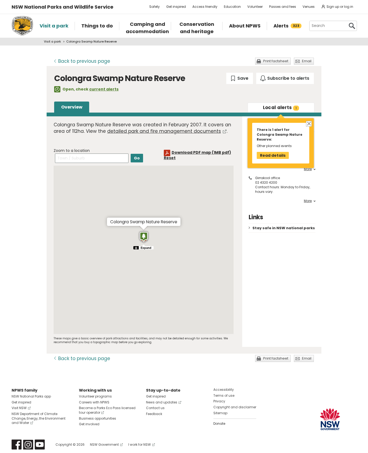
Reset (170, 158)
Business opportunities (97, 418)
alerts (280, 107)
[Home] (22, 26)
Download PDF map (201, 152)
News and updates (161, 402)
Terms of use (223, 395)
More (308, 169)
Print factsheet (275, 61)
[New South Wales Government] (330, 419)
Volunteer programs (95, 396)
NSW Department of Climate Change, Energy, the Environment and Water (38, 418)
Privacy (219, 401)
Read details (273, 155)
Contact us (155, 408)
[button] (144, 237)
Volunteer (255, 6)
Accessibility (223, 389)
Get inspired (176, 6)
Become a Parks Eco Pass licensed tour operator (107, 410)
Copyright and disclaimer (234, 407)
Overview (71, 107)
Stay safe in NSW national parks (283, 228)
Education (232, 6)
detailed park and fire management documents (164, 131)
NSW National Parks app (31, 396)
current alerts (104, 89)
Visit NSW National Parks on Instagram (28, 444)
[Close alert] (308, 123)
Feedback (154, 414)
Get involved (89, 424)
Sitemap (220, 413)
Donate (219, 423)
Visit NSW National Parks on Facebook (17, 444)
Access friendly (204, 6)
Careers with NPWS (94, 402)
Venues (309, 6)
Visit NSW (19, 408)
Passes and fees (282, 6)
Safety (154, 6)
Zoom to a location (72, 150)
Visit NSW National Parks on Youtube (40, 444)
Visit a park (52, 41)
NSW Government (104, 444)
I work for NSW (139, 444)
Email (306, 61)
